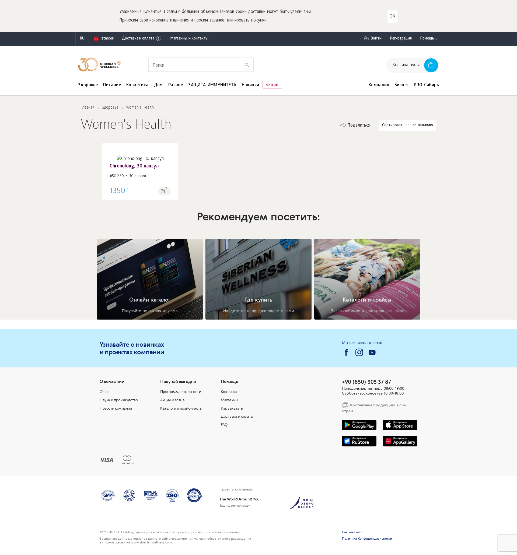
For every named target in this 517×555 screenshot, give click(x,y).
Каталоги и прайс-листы (181, 408)
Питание (112, 85)
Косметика (137, 85)
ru (82, 39)
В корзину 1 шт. (140, 185)
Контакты (228, 391)
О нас (105, 391)
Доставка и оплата (138, 39)
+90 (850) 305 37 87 (366, 381)
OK (393, 16)
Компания (379, 85)
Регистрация (401, 39)
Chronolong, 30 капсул (134, 166)
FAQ (224, 424)
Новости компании (116, 408)
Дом (158, 85)
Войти (376, 39)
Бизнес (401, 85)
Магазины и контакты (189, 39)
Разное (175, 85)
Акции (272, 85)
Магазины (229, 400)
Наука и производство (119, 400)
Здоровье (88, 85)
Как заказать (232, 408)
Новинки (250, 85)
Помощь (427, 39)
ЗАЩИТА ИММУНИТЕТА (212, 85)
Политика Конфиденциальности (367, 538)
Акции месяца (172, 400)
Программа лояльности (180, 391)
